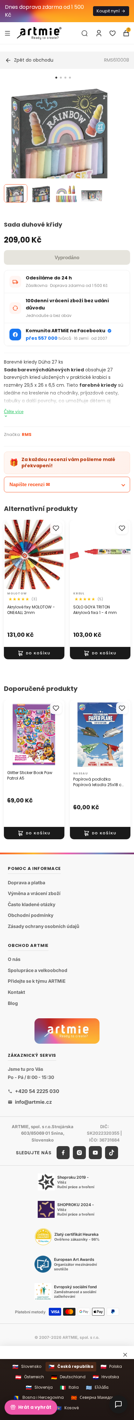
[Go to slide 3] (65, 78)
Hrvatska (106, 1377)
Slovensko (26, 1366)
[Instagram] (79, 1152)
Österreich (29, 1377)
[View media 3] (66, 193)
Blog (13, 1003)
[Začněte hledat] (84, 33)
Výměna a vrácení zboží (34, 893)
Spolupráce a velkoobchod (37, 970)
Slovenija (39, 1387)
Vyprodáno (67, 257)
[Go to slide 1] (56, 78)
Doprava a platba (26, 882)
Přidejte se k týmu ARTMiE (37, 981)
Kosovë (67, 1408)
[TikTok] (111, 1152)
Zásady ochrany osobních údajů (43, 926)
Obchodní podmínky (30, 915)
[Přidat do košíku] (34, 653)
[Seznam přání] (112, 33)
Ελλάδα (97, 1387)
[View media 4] (91, 193)
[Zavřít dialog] (125, 1355)
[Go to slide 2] (61, 78)
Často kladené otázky (31, 904)
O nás (14, 959)
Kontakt (16, 992)
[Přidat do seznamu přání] (56, 528)
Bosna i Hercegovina (39, 1397)
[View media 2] (41, 193)
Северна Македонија (95, 1397)
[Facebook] (63, 1152)
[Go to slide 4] (70, 78)
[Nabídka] (7, 32)
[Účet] (99, 33)
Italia (69, 1387)
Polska (111, 1366)
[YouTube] (95, 1152)
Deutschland (68, 1377)
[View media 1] (15, 193)
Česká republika (70, 1366)
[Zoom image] (63, 145)
